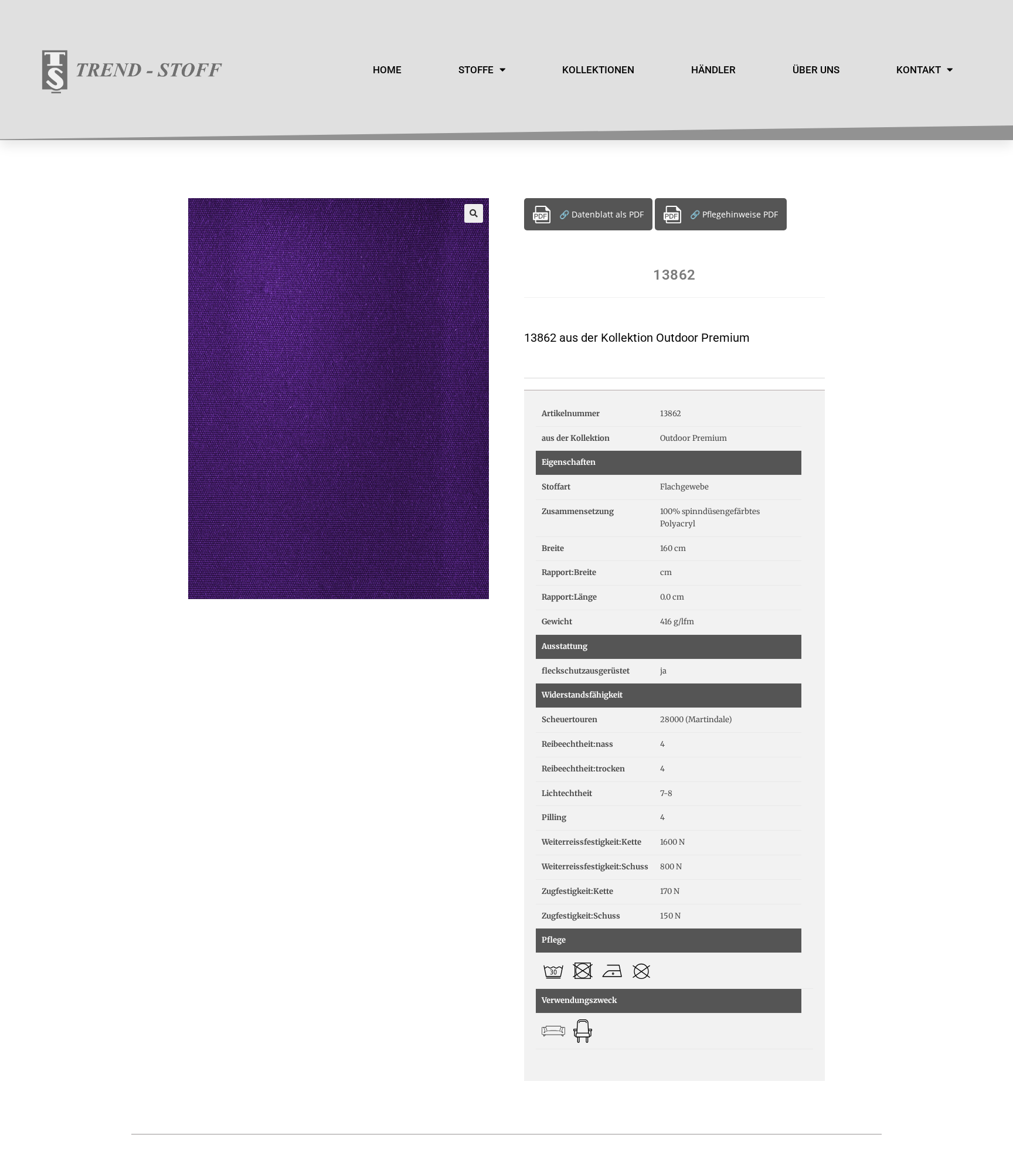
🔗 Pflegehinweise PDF (734, 214)
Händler (713, 70)
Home (387, 70)
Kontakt (918, 70)
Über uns (816, 70)
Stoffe (476, 70)
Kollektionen (598, 70)
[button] (473, 213)
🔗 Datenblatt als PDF (601, 214)
